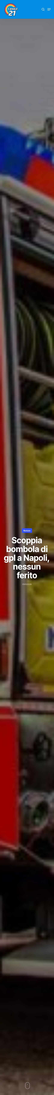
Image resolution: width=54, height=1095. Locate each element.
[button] (49, 9)
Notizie (26, 530)
